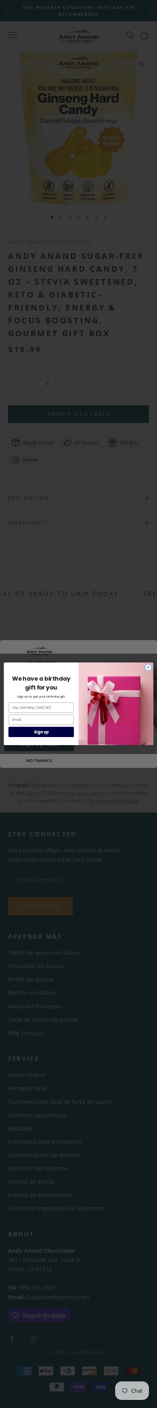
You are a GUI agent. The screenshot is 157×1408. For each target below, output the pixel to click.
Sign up (41, 732)
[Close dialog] (148, 667)
